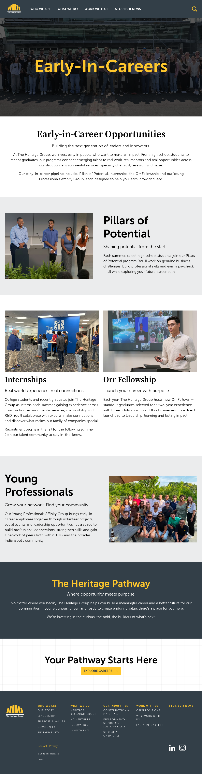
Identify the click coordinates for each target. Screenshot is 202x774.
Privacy (53, 746)
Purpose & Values (51, 721)
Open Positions (148, 710)
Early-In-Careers (150, 725)
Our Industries (115, 706)
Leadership (46, 716)
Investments (80, 730)
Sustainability (49, 732)
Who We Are (40, 9)
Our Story (46, 710)
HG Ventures (80, 719)
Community (46, 727)
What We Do (67, 9)
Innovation (79, 725)
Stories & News (128, 9)
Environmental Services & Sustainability (115, 723)
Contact (42, 746)
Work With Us (96, 9)
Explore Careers (98, 671)
